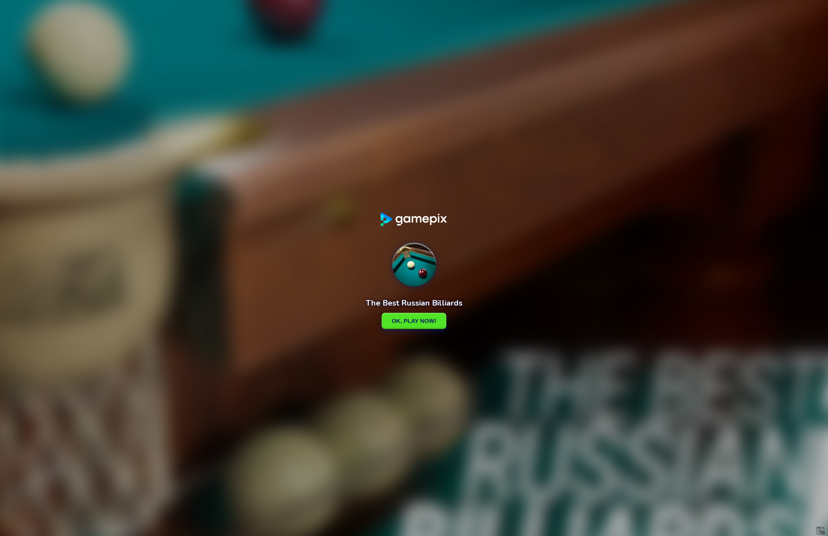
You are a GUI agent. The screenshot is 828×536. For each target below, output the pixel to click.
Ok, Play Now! (414, 321)
